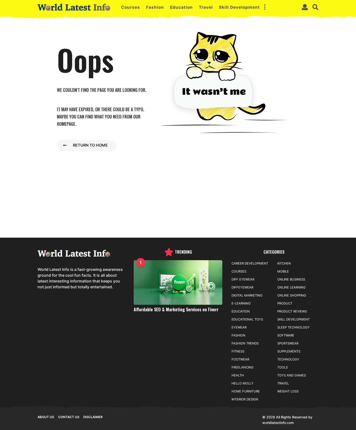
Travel (206, 7)
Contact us (68, 417)
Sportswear (287, 343)
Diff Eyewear (243, 279)
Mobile (283, 271)
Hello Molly (243, 383)
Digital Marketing (247, 295)
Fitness (238, 351)
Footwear (240, 359)
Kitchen (284, 263)
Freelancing (243, 367)
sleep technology (293, 327)
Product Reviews (292, 311)
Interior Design (245, 399)
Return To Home (90, 145)
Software (285, 335)
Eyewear (239, 327)
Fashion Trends (245, 343)
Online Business (291, 279)
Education (181, 7)
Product (284, 303)
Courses (130, 7)
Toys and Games (291, 375)
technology (288, 359)
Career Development (250, 263)
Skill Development (239, 7)
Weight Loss (288, 391)
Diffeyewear (242, 287)
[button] (265, 7)
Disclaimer (92, 417)
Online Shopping (291, 295)
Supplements (288, 351)
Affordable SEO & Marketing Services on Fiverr (176, 309)
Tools (282, 367)
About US (46, 417)
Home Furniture (246, 391)
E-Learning (241, 303)
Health (238, 375)
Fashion (155, 7)
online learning (291, 287)
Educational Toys (247, 319)
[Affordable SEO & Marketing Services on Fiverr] (178, 282)
